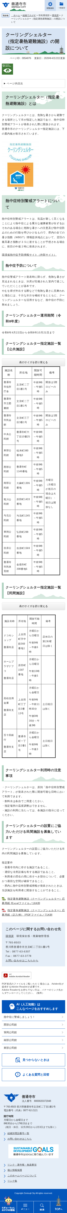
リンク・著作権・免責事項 (21, 1164)
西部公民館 (10, 1024)
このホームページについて (21, 1175)
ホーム (15, 15)
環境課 (55, 15)
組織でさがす (29, 15)
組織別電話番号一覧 (18, 1133)
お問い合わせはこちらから (22, 960)
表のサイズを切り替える (33, 362)
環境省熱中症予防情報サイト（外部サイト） (29, 254)
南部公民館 (10, 1040)
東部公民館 (10, 1047)
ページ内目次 (15, 83)
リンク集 (12, 1181)
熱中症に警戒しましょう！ (19, 1016)
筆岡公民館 (10, 1032)
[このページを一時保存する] (61, 5)
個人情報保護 (14, 1170)
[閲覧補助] (50, 5)
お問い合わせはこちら (19, 1138)
